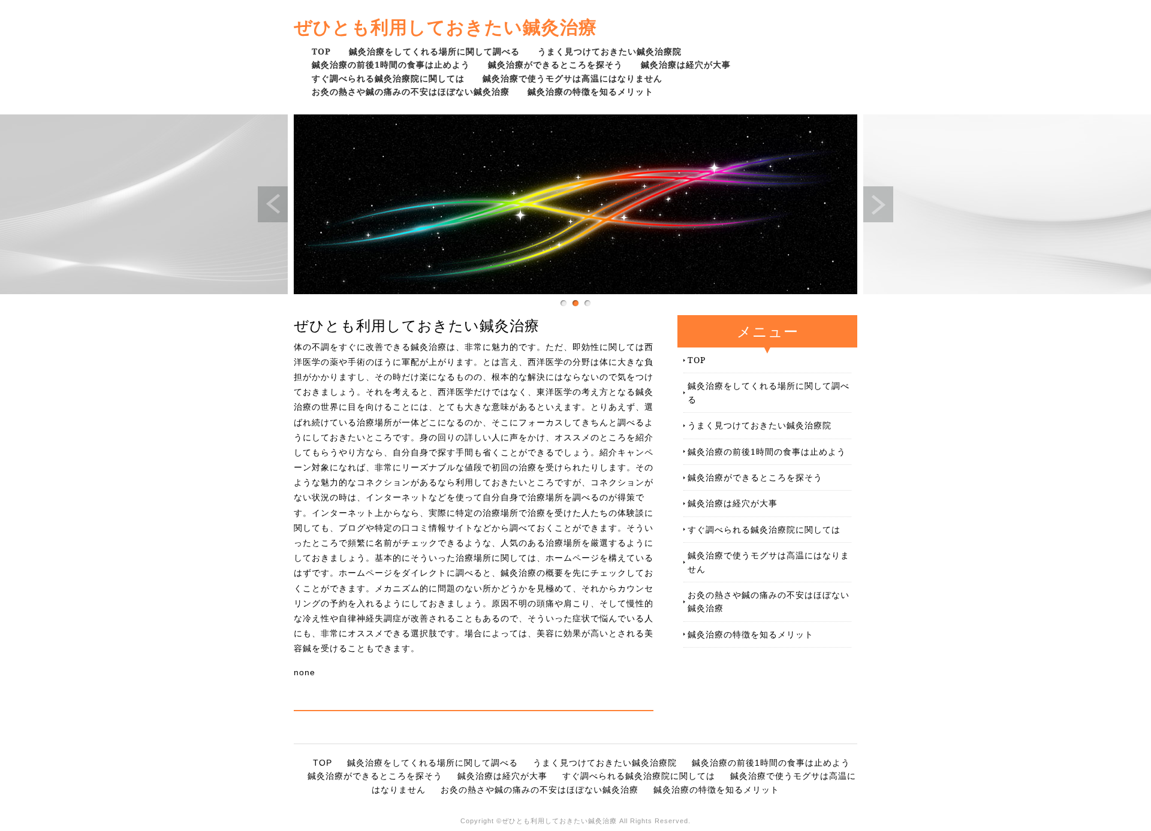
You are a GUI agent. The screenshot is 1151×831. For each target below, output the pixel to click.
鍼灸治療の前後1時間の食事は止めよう (391, 64)
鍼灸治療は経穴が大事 (686, 64)
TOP (321, 51)
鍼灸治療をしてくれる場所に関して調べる (434, 51)
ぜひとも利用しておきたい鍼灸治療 (445, 26)
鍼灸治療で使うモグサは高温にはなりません (572, 78)
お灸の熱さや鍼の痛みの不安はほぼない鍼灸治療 (411, 91)
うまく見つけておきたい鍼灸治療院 (610, 51)
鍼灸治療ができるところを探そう (555, 64)
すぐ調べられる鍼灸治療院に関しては (388, 78)
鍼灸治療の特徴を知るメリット (590, 91)
